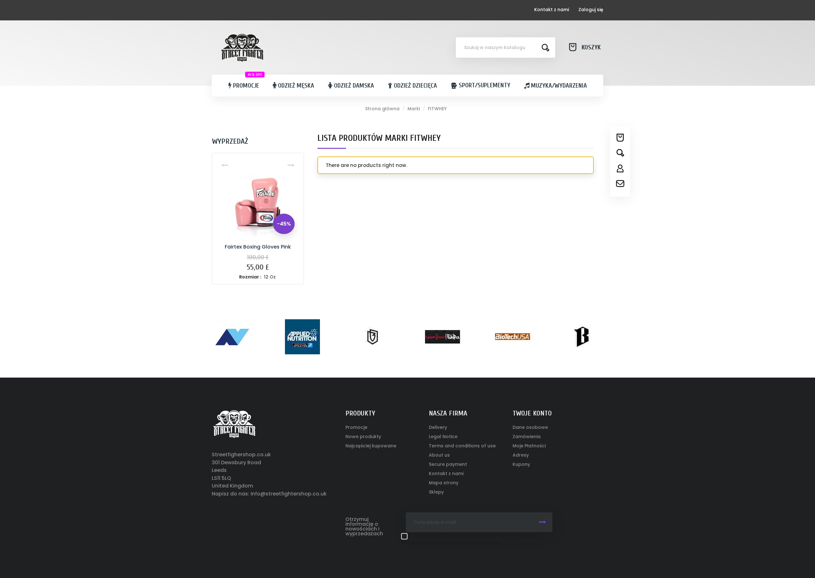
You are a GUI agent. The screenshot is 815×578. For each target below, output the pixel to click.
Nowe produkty (363, 436)
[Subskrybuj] (542, 522)
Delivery (438, 427)
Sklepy (436, 492)
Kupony (521, 464)
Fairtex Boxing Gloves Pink (258, 246)
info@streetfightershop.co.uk (289, 493)
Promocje (356, 427)
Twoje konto (532, 413)
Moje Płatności (529, 446)
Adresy (521, 455)
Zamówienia (527, 436)
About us (439, 455)
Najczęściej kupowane (370, 446)
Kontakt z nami (551, 9)
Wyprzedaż (230, 141)
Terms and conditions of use (462, 446)
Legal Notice (443, 436)
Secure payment (448, 464)
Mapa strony (443, 483)
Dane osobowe (530, 427)
